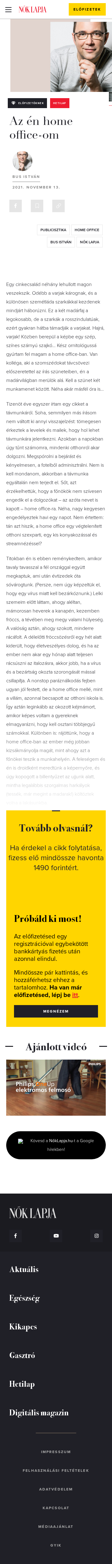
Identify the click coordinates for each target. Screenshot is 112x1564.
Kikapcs (23, 1326)
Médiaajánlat (55, 1526)
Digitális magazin (39, 1412)
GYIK (56, 1545)
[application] (56, 1088)
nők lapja (89, 242)
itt (75, 995)
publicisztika (53, 230)
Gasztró (22, 1355)
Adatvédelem (56, 1489)
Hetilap (59, 103)
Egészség (24, 1297)
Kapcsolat (56, 1508)
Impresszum (56, 1452)
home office (87, 230)
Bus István (26, 176)
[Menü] (8, 9)
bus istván (61, 242)
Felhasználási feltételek (56, 1470)
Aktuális (24, 1269)
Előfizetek (87, 9)
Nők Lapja (33, 9)
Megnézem (56, 1011)
